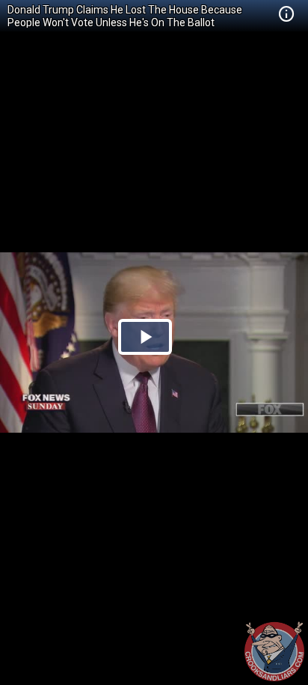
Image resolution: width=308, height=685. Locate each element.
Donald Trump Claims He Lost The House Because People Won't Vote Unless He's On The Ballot (124, 16)
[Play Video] (145, 337)
